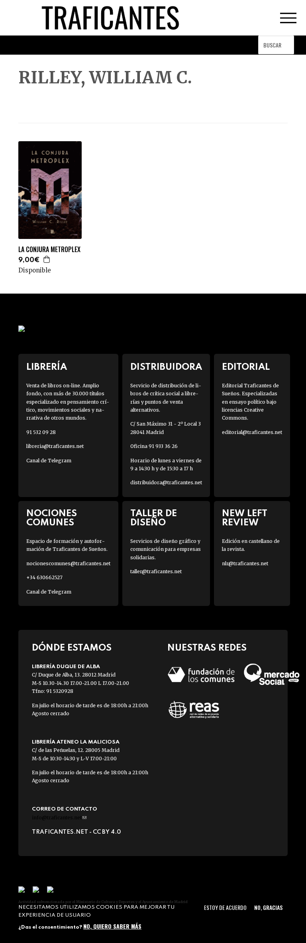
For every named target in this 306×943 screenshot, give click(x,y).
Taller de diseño (153, 518)
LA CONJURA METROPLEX (49, 249)
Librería (46, 367)
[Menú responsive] (288, 18)
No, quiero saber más (112, 926)
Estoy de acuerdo (225, 907)
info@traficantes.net (59, 818)
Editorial (246, 367)
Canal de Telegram (48, 461)
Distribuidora (166, 367)
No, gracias (268, 907)
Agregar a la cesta (47, 259)
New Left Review (244, 518)
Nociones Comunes (51, 518)
